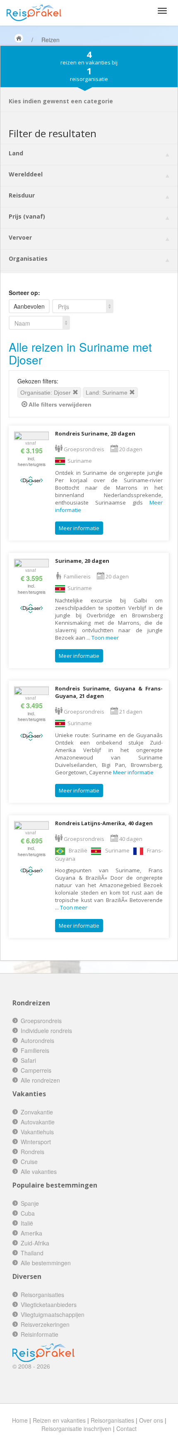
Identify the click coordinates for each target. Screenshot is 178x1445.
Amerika (31, 1233)
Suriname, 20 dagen (82, 560)
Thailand (32, 1253)
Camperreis (36, 1070)
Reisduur (22, 195)
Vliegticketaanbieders (49, 1304)
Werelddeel (26, 174)
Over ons (151, 1420)
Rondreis (32, 1151)
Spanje (30, 1203)
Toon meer (105, 637)
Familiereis (35, 1050)
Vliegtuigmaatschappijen (52, 1314)
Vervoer (20, 237)
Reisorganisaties (42, 1294)
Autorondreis (37, 1040)
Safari (28, 1060)
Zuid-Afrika (35, 1243)
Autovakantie (38, 1122)
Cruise (29, 1161)
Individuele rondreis (46, 1030)
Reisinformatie (39, 1334)
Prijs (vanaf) (27, 216)
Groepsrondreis (41, 1020)
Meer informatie (79, 528)
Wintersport (36, 1142)
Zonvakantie (37, 1112)
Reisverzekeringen (45, 1324)
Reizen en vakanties (59, 1420)
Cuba (28, 1213)
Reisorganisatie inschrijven (76, 1428)
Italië (27, 1223)
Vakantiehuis (37, 1132)
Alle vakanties (39, 1171)
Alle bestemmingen (46, 1263)
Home (20, 1420)
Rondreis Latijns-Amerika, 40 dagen (104, 823)
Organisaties (28, 258)
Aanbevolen (29, 306)
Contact (126, 1428)
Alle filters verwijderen (59, 404)
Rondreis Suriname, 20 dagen (95, 433)
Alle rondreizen (40, 1080)
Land (16, 153)
